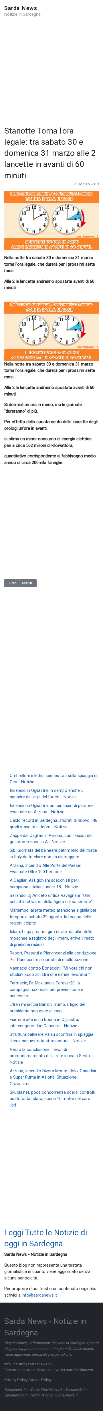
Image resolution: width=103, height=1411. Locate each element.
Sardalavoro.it (15, 1395)
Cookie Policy (40, 1380)
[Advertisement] (51, 73)
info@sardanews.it (39, 1295)
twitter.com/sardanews (73, 1370)
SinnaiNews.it (66, 1395)
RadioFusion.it (40, 1395)
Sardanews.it (14, 1389)
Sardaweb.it (74, 1389)
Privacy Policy (15, 1380)
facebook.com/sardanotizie (27, 1370)
